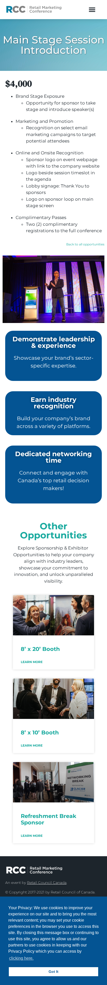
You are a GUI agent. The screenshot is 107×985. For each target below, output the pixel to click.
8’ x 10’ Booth (40, 732)
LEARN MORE (32, 662)
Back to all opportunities (85, 244)
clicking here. (21, 958)
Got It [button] (53, 971)
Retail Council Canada (46, 882)
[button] (92, 9)
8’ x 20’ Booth (40, 649)
